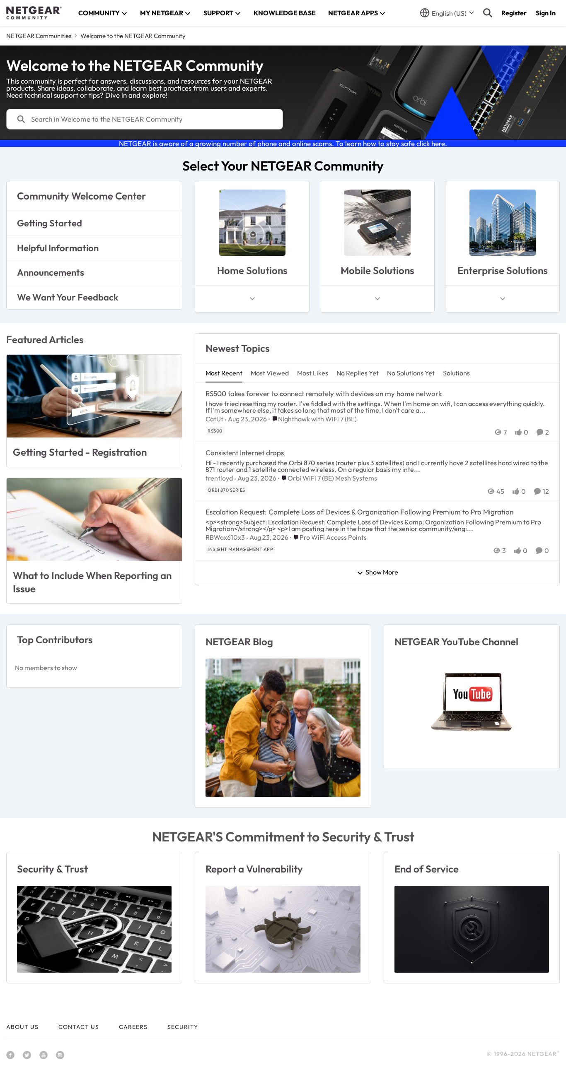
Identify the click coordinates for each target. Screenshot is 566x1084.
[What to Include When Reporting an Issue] (94, 519)
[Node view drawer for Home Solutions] (252, 299)
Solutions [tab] (456, 373)
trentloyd (219, 478)
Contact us (78, 1027)
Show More (381, 572)
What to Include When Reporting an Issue (92, 581)
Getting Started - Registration (80, 452)
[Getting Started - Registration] (94, 396)
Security (182, 1027)
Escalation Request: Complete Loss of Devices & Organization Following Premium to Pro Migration (359, 511)
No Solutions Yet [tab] (411, 373)
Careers (133, 1027)
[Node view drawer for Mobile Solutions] (377, 299)
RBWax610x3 (225, 537)
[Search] (488, 13)
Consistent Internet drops (245, 452)
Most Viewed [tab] (270, 373)
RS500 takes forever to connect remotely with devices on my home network (324, 393)
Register (514, 13)
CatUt (214, 419)
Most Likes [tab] (312, 373)
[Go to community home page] (34, 12)
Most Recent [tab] (224, 373)
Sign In (546, 13)
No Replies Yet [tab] (357, 373)
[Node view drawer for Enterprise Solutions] (503, 299)
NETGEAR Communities (38, 36)
